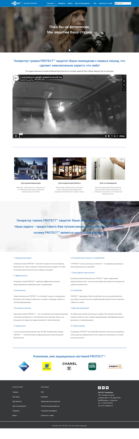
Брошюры (44, 397)
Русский (119, 3)
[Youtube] (107, 387)
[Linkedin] (103, 387)
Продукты (61, 3)
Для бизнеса (17, 401)
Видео (70, 3)
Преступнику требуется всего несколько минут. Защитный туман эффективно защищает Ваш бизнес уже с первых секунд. (69, 190)
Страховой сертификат (49, 411)
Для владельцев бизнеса (69, 183)
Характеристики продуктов (50, 401)
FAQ (95, 3)
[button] (67, 50)
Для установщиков (82, 3)
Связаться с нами (105, 3)
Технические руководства (50, 406)
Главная (15, 392)
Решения (50, 3)
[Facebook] (99, 387)
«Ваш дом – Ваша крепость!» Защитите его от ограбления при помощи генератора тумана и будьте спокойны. (30, 190)
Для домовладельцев (31, 183)
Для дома (16, 397)
